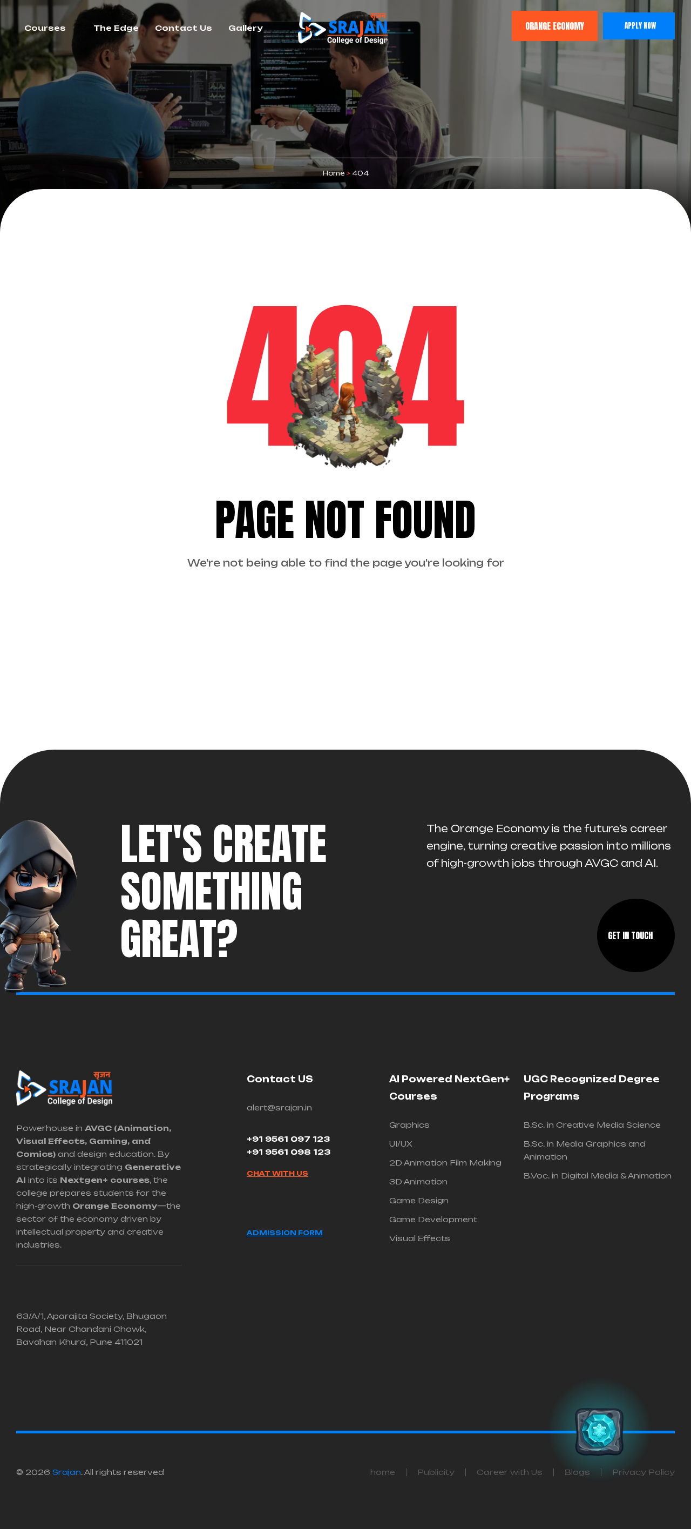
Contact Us (183, 27)
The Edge (116, 27)
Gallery (245, 27)
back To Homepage (340, 604)
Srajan (66, 1472)
